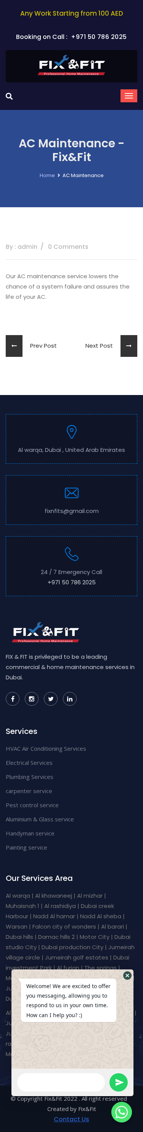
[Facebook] (12, 699)
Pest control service (32, 805)
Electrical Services (29, 762)
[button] (127, 975)
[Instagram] (32, 699)
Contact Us (71, 1119)
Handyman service (30, 833)
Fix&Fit (87, 1109)
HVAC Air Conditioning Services (46, 748)
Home (47, 175)
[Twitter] (51, 699)
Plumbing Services (29, 776)
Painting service (26, 847)
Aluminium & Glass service (40, 819)
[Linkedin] (70, 699)
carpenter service (29, 791)
